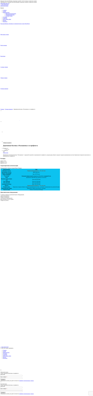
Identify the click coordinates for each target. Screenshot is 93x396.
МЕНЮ (2, 8)
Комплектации (6, 12)
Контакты (5, 21)
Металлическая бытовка (11, 13)
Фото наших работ (7, 19)
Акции (4, 11)
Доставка (5, 17)
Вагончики (3, 56)
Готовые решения (4, 88)
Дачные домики (4, 77)
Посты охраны (4, 45)
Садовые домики (4, 67)
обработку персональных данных (26, 380)
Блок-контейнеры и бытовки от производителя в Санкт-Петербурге (15, 23)
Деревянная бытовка (10, 14)
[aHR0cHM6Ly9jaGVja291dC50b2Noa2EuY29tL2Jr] (46, 104)
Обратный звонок (4, 5)
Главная (4, 10)
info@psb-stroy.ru (5, 3)
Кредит (4, 20)
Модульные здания (5, 34)
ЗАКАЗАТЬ (5, 152)
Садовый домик (9, 15)
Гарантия (5, 18)
